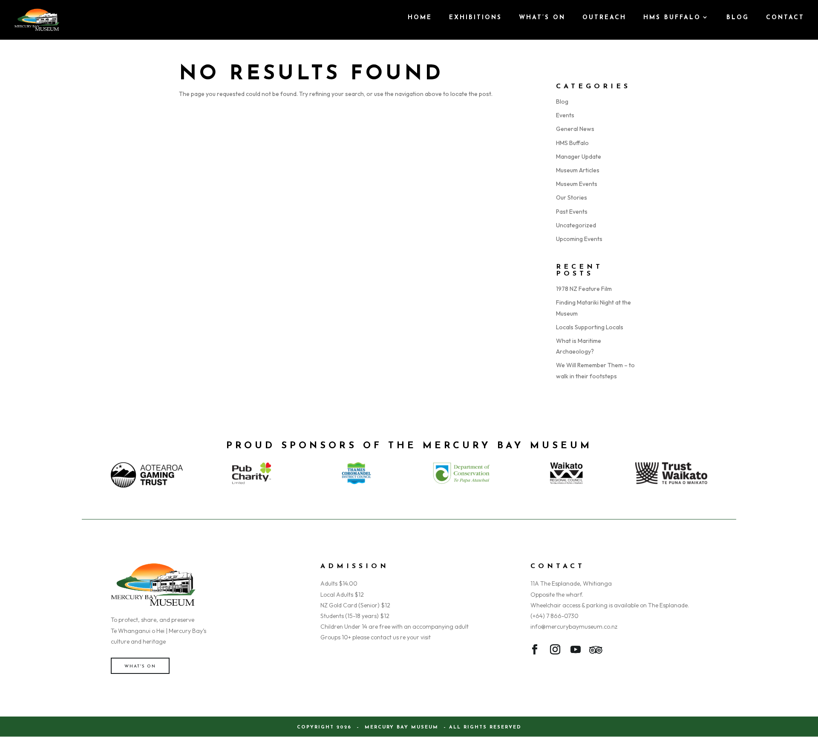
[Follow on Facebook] (534, 651)
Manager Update (578, 156)
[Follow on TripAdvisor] (596, 651)
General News (575, 129)
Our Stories (571, 197)
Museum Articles (577, 170)
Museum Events (576, 184)
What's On (140, 666)
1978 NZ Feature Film (584, 289)
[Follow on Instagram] (555, 651)
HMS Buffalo (572, 143)
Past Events (572, 211)
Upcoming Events (579, 239)
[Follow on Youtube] (575, 651)
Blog (562, 101)
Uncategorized (576, 225)
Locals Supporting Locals (589, 327)
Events (565, 115)
